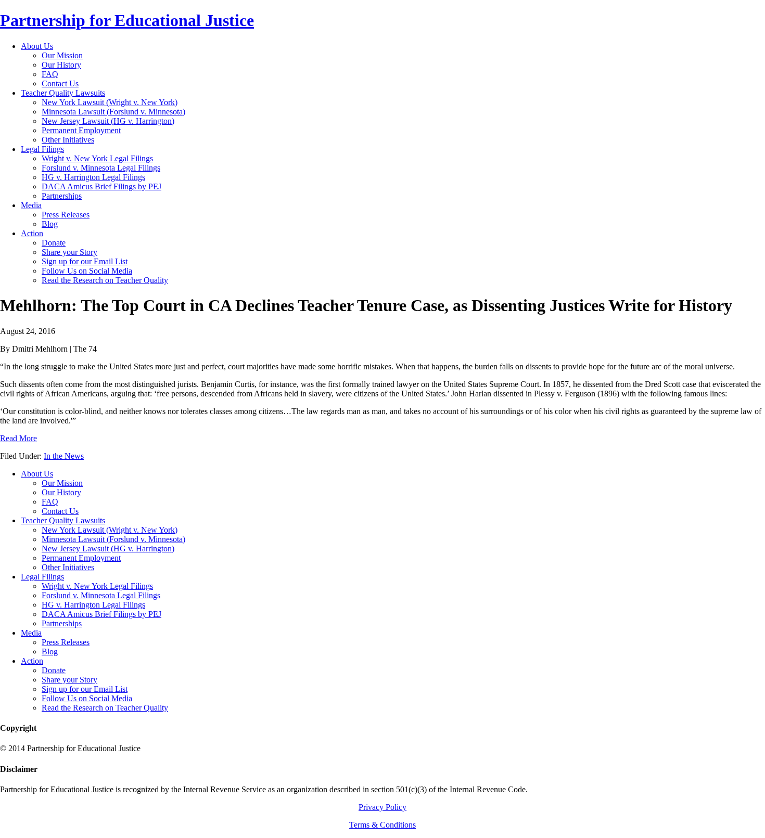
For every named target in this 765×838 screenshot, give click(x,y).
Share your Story (69, 679)
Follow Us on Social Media (87, 698)
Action (32, 660)
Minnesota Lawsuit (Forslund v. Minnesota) (113, 539)
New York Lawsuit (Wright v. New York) (109, 529)
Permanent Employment (81, 557)
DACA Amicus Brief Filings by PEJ (101, 614)
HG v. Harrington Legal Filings (93, 604)
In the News (64, 456)
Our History (61, 492)
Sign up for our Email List (85, 689)
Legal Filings (42, 576)
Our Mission (62, 483)
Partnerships (62, 623)
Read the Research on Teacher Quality (105, 707)
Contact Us (60, 511)
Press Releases (66, 642)
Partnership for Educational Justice (127, 20)
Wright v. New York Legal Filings (97, 586)
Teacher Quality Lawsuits (63, 520)
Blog (50, 651)
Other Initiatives (68, 567)
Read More (18, 438)
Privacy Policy (382, 807)
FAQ (50, 501)
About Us (37, 473)
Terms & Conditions (382, 824)
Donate (54, 670)
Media (31, 632)
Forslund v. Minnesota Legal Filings (101, 595)
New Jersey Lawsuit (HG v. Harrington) (108, 548)
